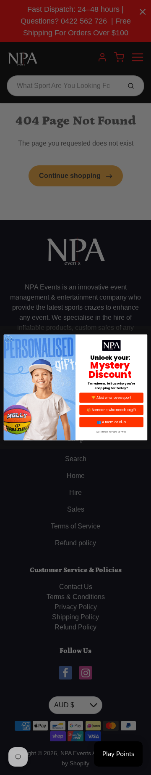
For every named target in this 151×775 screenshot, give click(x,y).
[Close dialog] (8, 339)
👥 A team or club (111, 422)
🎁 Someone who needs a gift (111, 410)
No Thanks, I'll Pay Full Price (111, 432)
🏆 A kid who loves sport (111, 397)
